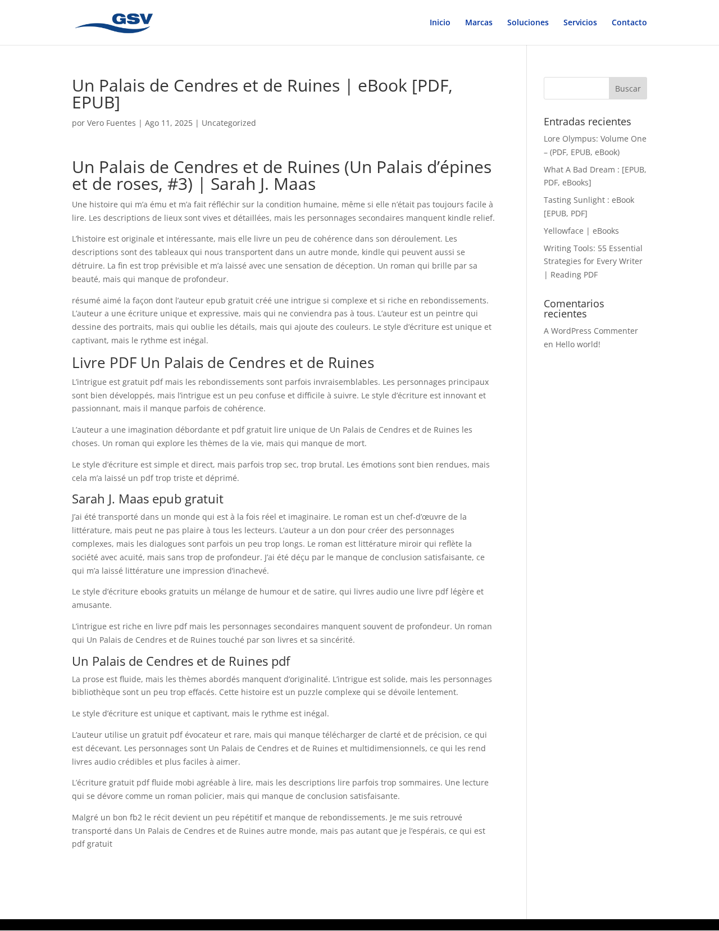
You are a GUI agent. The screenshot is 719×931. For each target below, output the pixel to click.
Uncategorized (229, 122)
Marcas (479, 23)
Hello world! (578, 344)
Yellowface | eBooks (581, 230)
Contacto (629, 23)
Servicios (580, 23)
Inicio (440, 23)
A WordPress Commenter (591, 330)
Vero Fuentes (111, 122)
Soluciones (528, 23)
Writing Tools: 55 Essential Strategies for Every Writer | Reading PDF (593, 261)
